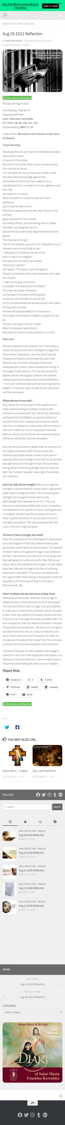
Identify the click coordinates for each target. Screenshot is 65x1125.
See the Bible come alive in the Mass (20, 6)
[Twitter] (44, 795)
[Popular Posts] (25, 822)
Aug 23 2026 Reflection (31, 888)
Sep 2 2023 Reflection (44, 770)
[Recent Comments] (40, 822)
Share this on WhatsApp (19, 98)
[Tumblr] (55, 795)
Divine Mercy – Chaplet (15, 770)
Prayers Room (14, 41)
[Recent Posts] (10, 822)
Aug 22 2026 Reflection (31, 905)
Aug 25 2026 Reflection (31, 852)
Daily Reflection (13, 23)
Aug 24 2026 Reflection (31, 870)
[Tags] (54, 822)
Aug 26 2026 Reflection (31, 835)
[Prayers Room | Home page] (6, 16)
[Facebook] (38, 795)
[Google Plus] (60, 795)
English (29, 23)
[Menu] (60, 15)
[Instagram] (49, 795)
